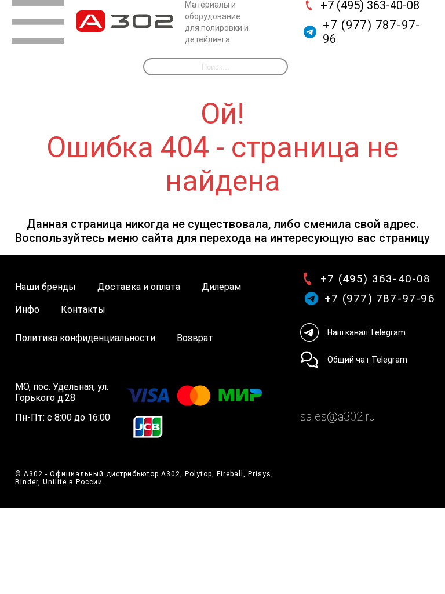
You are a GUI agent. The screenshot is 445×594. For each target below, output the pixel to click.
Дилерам (221, 286)
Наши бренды (45, 286)
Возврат (195, 337)
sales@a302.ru (337, 416)
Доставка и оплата (138, 286)
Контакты (83, 309)
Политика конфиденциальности (85, 337)
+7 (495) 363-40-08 (375, 278)
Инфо (27, 309)
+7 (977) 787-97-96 (371, 32)
